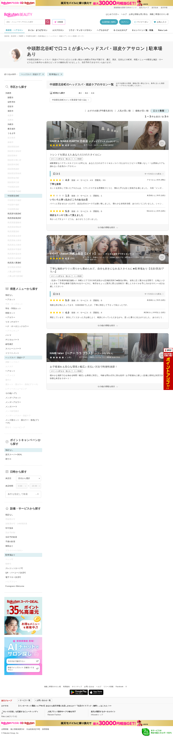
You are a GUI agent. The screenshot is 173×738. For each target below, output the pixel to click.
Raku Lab (162, 30)
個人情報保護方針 (17, 729)
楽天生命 (155, 8)
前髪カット (10, 313)
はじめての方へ (112, 14)
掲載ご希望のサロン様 (159, 14)
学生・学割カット (13, 308)
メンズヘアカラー (13, 402)
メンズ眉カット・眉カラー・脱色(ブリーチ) (22, 421)
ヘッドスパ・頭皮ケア (57, 36)
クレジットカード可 (14, 568)
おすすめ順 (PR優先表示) (100, 111)
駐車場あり (42, 36)
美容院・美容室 (10, 36)
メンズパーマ (11, 407)
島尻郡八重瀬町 (14, 263)
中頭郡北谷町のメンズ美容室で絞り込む (69, 100)
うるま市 (11, 133)
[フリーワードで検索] (47, 22)
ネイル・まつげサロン (37, 30)
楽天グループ (144, 8)
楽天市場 (164, 8)
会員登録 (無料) (109, 22)
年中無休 (9, 528)
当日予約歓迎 (11, 537)
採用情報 (45, 729)
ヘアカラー (10, 317)
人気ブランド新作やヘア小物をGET (62, 712)
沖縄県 (21, 36)
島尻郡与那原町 (14, 213)
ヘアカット (10, 299)
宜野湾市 (11, 102)
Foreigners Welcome (14, 586)
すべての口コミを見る (153, 174)
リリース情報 (109, 687)
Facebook (119, 687)
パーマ (8, 335)
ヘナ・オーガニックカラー (17, 326)
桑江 (80, 93)
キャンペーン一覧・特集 (142, 30)
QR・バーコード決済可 (15, 573)
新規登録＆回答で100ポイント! (125, 8)
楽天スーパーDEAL (13, 454)
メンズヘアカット (13, 398)
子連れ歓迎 (10, 541)
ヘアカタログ (103, 30)
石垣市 (10, 106)
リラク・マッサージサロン (80, 30)
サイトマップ (77, 687)
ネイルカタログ (120, 30)
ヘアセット (10, 371)
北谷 (92, 93)
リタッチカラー (12, 322)
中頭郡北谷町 (31, 36)
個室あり (9, 546)
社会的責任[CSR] (33, 729)
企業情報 (4, 729)
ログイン (125, 22)
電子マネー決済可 (13, 577)
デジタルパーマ (12, 340)
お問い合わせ (89, 687)
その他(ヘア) (11, 393)
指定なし (9, 295)
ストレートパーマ (13, 348)
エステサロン (58, 30)
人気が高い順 (124, 111)
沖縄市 (10, 124)
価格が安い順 (142, 111)
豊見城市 (11, 129)
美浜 (86, 93)
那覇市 (10, 97)
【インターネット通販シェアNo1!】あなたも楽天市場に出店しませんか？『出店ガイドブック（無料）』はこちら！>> (64, 706)
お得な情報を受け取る (138, 14)
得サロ (8, 459)
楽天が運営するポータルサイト (103, 712)
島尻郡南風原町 (14, 218)
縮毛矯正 (9, 344)
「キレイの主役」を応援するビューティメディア (19, 712)
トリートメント (12, 353)
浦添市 (10, 111)
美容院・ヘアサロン (14, 30)
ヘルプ (124, 14)
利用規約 (66, 687)
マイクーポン (142, 22)
